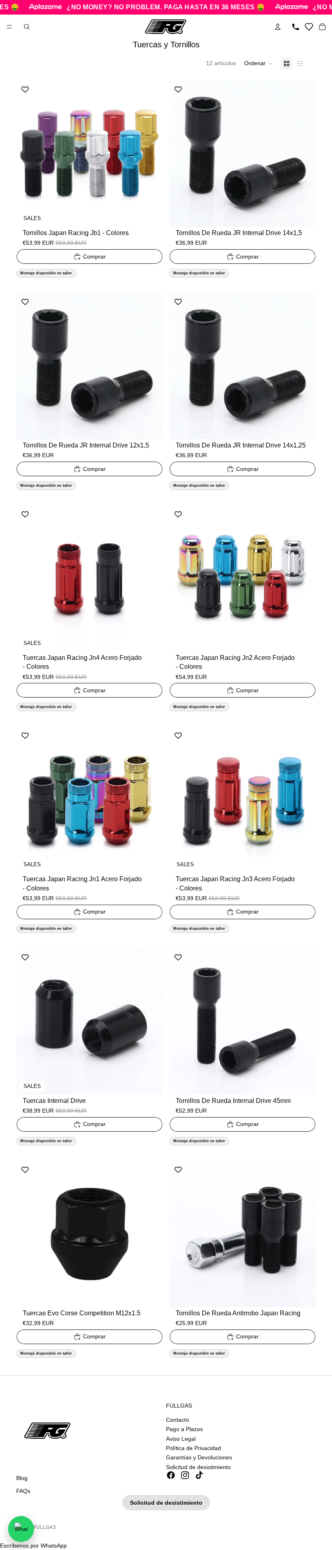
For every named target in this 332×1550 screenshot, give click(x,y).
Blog (22, 1478)
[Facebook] (171, 1475)
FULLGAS (45, 1527)
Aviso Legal (181, 1438)
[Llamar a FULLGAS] (295, 27)
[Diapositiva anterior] (28, 154)
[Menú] (9, 26)
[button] (258, 63)
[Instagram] (185, 1475)
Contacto (177, 1419)
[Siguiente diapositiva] (150, 154)
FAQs (23, 1490)
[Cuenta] (278, 27)
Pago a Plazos (184, 1429)
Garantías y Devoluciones (199, 1457)
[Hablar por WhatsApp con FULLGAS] (21, 1529)
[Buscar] (27, 27)
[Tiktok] (199, 1475)
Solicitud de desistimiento (198, 1466)
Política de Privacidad (193, 1448)
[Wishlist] (308, 26)
